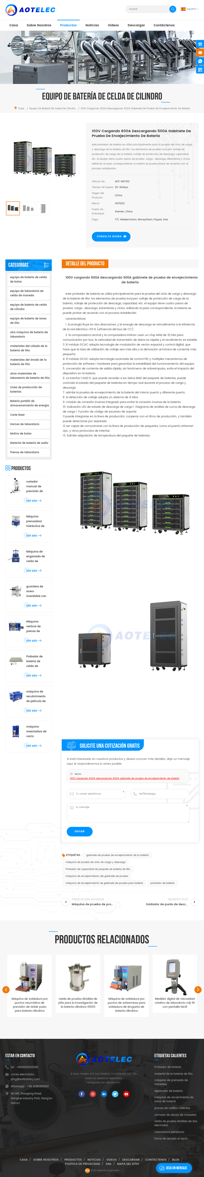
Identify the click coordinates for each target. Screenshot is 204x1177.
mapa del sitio (128, 1164)
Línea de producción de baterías (26, 389)
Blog (175, 1159)
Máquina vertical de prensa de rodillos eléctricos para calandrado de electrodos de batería (36, 627)
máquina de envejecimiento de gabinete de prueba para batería (104, 883)
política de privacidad (82, 1164)
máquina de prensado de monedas (171, 1082)
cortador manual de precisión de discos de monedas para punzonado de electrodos (36, 487)
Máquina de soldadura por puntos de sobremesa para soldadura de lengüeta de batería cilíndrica (126, 1005)
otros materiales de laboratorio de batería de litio (30, 376)
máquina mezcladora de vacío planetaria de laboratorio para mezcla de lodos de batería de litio (36, 732)
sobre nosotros (39, 25)
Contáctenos (164, 25)
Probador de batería (167, 1067)
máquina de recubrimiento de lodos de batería (173, 1100)
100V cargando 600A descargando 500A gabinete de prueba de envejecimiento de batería (124, 778)
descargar (136, 25)
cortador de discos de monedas (175, 1115)
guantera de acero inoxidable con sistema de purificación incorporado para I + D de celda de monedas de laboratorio (36, 592)
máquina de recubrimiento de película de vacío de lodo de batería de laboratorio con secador (36, 697)
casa (13, 25)
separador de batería (168, 1091)
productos (68, 25)
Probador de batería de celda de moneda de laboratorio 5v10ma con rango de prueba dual (34, 662)
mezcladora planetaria (169, 1132)
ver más (31, 501)
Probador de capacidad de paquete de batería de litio (98, 869)
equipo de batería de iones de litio (28, 321)
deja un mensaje (176, 1168)
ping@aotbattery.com (25, 1079)
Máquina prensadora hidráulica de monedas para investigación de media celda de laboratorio (36, 522)
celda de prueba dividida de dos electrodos (175, 1124)
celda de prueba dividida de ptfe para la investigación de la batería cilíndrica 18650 (78, 1003)
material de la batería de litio (173, 1074)
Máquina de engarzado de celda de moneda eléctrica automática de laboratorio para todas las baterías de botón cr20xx (36, 557)
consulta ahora (109, 236)
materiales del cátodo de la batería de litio (28, 348)
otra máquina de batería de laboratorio (29, 334)
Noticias (92, 25)
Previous (6, 989)
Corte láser (17, 415)
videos (113, 25)
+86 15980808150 (38, 1086)
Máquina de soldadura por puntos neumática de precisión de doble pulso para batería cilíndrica (30, 1005)
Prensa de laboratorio (24, 452)
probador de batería (162, 883)
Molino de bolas (20, 434)
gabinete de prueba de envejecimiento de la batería (117, 855)
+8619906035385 (27, 1067)
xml (109, 1164)
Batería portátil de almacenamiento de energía (29, 403)
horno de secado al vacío (170, 1139)
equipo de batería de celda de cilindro (28, 307)
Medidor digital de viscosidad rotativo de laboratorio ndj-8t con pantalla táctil (175, 1003)
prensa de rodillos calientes (172, 1108)
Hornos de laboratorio (24, 424)
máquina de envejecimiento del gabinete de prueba (97, 876)
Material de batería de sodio (29, 443)
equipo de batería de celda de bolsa (28, 279)
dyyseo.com (113, 1082)
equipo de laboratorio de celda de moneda (26, 293)
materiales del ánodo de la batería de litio (28, 362)
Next (198, 989)
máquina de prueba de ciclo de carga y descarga (96, 862)
